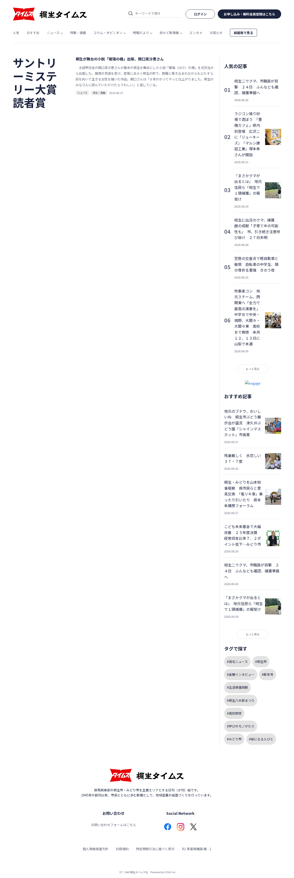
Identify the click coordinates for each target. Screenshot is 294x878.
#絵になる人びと (261, 739)
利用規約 (122, 849)
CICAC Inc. (170, 872)
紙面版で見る (243, 32)
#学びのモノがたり (240, 726)
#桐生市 (261, 661)
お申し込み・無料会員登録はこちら (249, 14)
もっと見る (253, 369)
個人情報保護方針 (95, 849)
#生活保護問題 (237, 687)
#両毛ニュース (237, 661)
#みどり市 (234, 739)
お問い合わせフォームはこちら (113, 824)
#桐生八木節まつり (240, 700)
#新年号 (267, 674)
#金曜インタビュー (240, 674)
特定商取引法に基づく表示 (155, 849)
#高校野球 (234, 713)
